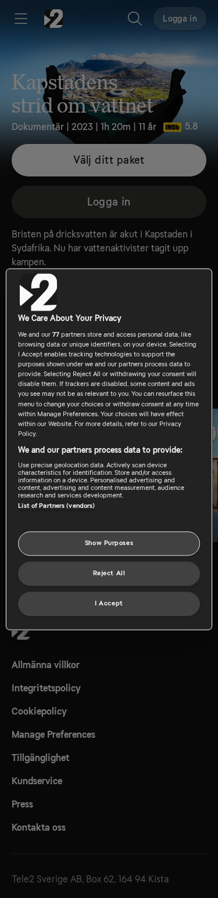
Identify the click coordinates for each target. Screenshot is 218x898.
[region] (108, 449)
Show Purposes (109, 543)
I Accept (109, 603)
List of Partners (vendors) (56, 506)
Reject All (109, 573)
